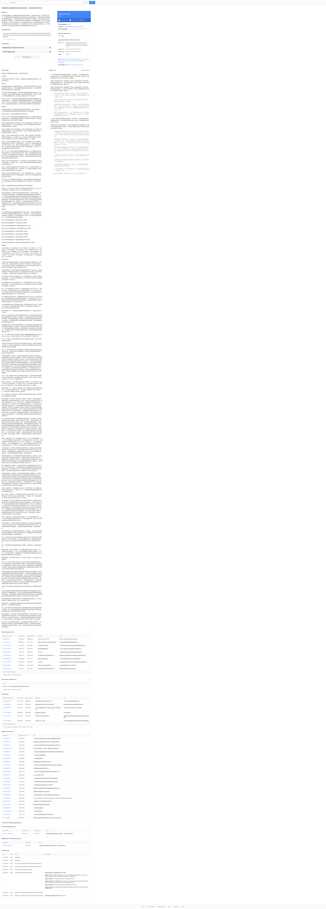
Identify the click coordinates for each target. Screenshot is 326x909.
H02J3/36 (6, 33)
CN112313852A (7, 712)
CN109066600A (6, 794)
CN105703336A (6, 788)
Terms (168, 906)
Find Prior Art (74, 20)
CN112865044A (6, 801)
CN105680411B (6, 768)
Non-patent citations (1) (77, 59)
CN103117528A (7, 648)
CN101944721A (7, 642)
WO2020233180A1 (7, 748)
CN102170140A (7, 645)
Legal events (61, 60)
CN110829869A (7, 707)
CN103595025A (7, 655)
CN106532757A (6, 741)
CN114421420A (7, 720)
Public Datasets (161, 906)
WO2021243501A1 (7, 811)
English (69, 24)
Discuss (81, 64)
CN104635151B (6, 738)
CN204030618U (7, 658)
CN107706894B (6, 778)
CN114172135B (6, 765)
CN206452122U (6, 791)
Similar (83, 20)
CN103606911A (6, 751)
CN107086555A (6, 745)
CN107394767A (6, 814)
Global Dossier (74, 64)
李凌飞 (81, 26)
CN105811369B (6, 771)
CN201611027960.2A (8, 833)
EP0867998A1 (6, 639)
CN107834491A (7, 701)
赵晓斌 (70, 26)
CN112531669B (6, 817)
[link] (27, 35)
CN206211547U (7, 668)
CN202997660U (7, 652)
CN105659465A (6, 775)
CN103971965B (6, 785)
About (143, 906)
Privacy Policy (176, 906)
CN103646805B (6, 758)
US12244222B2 (6, 798)
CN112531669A (7, 715)
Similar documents (69, 60)
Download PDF (64, 20)
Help (183, 906)
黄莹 (67, 26)
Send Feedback (151, 906)
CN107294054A (6, 781)
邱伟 (64, 26)
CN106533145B (6, 807)
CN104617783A (7, 662)
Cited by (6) (86, 59)
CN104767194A (7, 665)
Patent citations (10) (66, 59)
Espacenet (68, 64)
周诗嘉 (74, 26)
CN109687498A (7, 704)
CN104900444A (6, 761)
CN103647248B (6, 755)
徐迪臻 (77, 26)
